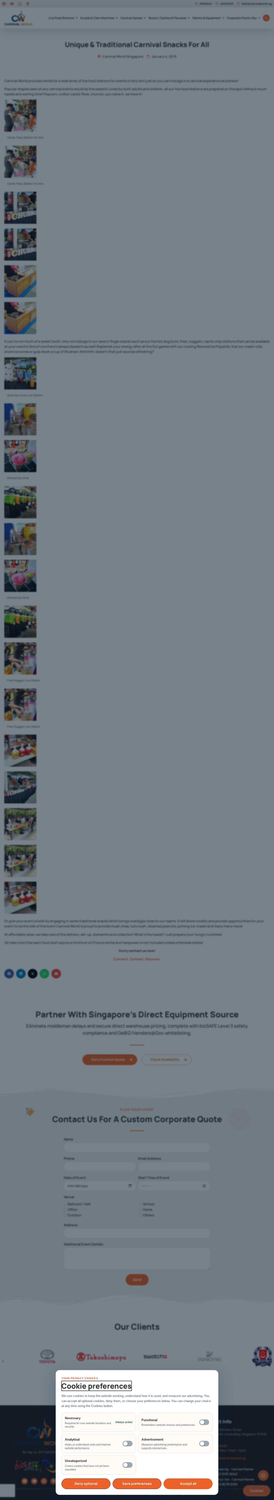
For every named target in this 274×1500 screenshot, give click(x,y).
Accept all (188, 1483)
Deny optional (85, 1483)
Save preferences (137, 1483)
